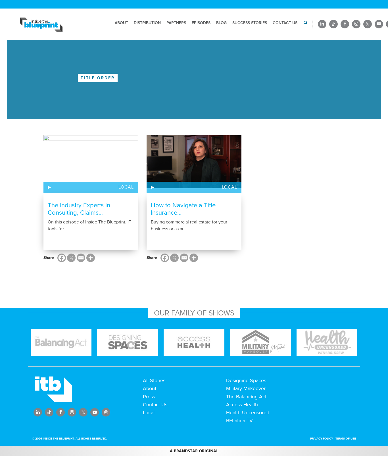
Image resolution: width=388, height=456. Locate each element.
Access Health (242, 404)
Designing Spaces (246, 380)
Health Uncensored (247, 412)
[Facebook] (61, 258)
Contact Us (285, 22)
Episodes (201, 22)
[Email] (81, 258)
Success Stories (249, 22)
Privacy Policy (321, 438)
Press (149, 397)
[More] (90, 258)
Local (126, 187)
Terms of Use (345, 438)
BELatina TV (239, 420)
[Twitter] (71, 258)
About (121, 22)
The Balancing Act (246, 397)
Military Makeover (246, 388)
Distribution (147, 22)
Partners (176, 22)
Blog (221, 22)
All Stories (154, 380)
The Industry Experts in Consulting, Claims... (79, 209)
